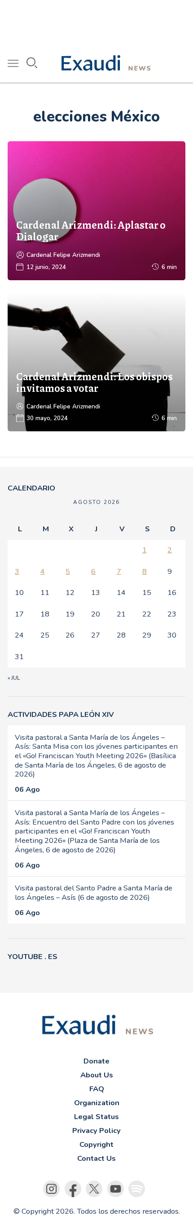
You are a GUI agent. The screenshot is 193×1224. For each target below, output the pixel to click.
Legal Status (96, 1116)
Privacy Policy (96, 1130)
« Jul (14, 677)
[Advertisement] (96, 22)
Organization (96, 1103)
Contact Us (96, 1158)
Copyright (96, 1144)
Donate (96, 1061)
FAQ (96, 1089)
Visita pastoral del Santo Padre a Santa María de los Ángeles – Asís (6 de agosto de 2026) (93, 893)
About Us (96, 1075)
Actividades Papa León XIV (61, 714)
